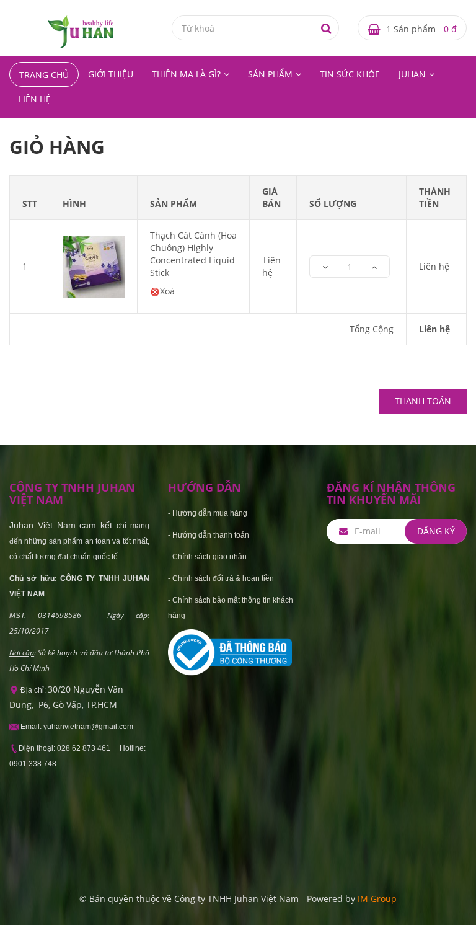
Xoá (167, 291)
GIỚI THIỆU (110, 74)
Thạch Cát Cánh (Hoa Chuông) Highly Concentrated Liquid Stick (193, 253)
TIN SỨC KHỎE (350, 74)
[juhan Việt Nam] (80, 31)
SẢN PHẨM (270, 74)
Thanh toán (423, 401)
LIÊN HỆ (35, 99)
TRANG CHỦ (44, 75)
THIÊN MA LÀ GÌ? (186, 74)
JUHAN (412, 74)
